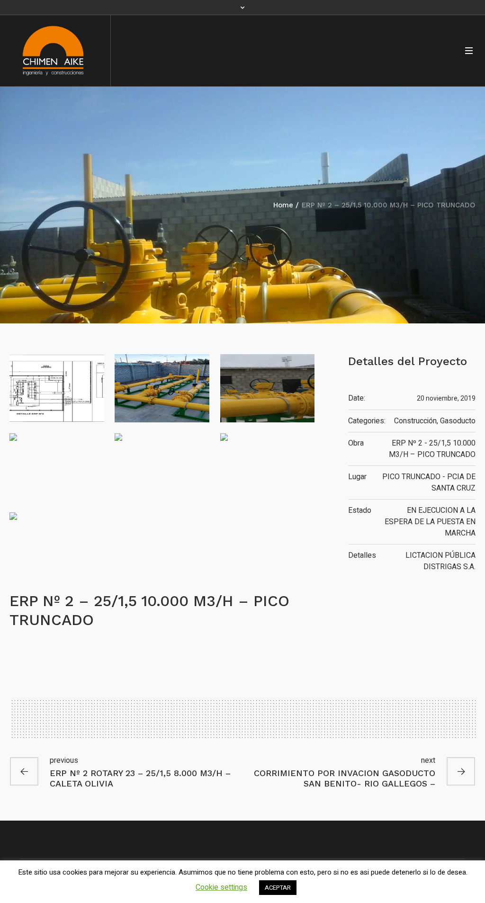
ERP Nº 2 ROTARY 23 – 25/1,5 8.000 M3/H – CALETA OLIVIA (140, 778)
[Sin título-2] (162, 388)
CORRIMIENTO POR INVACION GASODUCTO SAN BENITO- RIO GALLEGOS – (344, 778)
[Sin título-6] (267, 467)
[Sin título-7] (56, 546)
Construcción (415, 421)
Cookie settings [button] (221, 887)
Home (283, 205)
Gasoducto (458, 421)
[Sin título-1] (56, 388)
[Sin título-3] (267, 388)
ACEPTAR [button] (278, 887)
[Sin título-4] (56, 467)
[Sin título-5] (162, 467)
